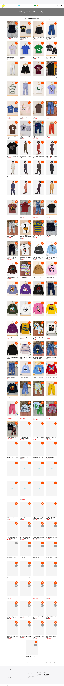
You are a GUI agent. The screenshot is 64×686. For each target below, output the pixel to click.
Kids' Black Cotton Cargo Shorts (51, 235)
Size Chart (45, 5)
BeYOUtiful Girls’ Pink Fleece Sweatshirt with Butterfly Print (50, 278)
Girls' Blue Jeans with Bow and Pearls (12, 377)
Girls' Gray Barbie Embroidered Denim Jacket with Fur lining (37, 478)
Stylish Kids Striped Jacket (50, 457)
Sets (34, 5)
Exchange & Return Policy (31, 677)
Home (13, 5)
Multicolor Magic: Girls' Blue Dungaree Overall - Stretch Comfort (38, 216)
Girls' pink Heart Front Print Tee (31, 656)
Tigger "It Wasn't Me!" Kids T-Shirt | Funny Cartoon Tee (38, 558)
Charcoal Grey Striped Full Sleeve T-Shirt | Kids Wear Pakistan (38, 258)
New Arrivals (17, 5)
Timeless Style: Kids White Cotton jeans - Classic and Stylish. (12, 538)
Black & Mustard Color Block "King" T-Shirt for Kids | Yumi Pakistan (51, 78)
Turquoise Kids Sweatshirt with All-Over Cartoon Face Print (51, 258)
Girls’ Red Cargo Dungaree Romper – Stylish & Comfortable (38, 538)
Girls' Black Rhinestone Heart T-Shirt (12, 156)
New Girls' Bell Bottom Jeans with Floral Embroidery (51, 117)
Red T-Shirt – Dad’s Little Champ (25, 577)
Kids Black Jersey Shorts (23, 77)
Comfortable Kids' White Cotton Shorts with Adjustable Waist (38, 458)
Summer (22, 5)
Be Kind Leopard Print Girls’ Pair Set (12, 437)
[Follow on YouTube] (10, 677)
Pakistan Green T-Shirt (36, 57)
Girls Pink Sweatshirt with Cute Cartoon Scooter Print (37, 317)
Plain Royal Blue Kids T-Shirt (24, 57)
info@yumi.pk (12, 1)
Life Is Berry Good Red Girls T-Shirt (51, 537)
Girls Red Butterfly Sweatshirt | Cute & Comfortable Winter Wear (51, 378)
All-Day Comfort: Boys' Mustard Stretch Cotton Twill (51, 518)
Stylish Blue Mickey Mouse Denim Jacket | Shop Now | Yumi (38, 358)
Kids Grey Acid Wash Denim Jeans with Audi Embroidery (12, 236)
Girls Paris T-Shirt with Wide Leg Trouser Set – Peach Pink (25, 117)
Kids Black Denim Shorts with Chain (12, 37)
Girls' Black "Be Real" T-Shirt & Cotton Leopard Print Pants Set (24, 438)
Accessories (41, 5)
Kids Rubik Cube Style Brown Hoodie (12, 277)
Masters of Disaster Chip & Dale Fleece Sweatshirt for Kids (12, 298)
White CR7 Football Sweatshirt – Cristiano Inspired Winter (25, 317)
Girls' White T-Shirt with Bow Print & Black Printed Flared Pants (38, 597)
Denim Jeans (22, 676)
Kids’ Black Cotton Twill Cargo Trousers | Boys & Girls (11, 258)
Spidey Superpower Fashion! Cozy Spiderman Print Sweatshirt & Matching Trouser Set (25, 498)
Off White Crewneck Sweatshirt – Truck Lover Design (51, 337)
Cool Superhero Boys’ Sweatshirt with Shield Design (25, 478)
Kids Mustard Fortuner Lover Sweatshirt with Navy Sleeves (24, 337)
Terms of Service (30, 673)
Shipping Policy (30, 672)
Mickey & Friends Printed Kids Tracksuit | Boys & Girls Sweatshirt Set (38, 337)
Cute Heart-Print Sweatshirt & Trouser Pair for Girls (24, 278)
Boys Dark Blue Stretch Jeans (50, 297)
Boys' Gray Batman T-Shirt (24, 457)
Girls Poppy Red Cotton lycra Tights (51, 136)
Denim (26, 5)
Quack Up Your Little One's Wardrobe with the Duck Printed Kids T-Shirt (25, 236)
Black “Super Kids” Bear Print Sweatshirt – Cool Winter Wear (11, 617)
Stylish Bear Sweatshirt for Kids (24, 616)
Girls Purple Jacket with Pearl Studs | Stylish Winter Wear (12, 337)
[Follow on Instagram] (8, 677)
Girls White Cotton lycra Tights (11, 77)
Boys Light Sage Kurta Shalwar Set (12, 176)
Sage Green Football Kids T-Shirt (12, 577)
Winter (30, 5)
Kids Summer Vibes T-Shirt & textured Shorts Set (24, 38)
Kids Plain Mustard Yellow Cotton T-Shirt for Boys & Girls (12, 597)
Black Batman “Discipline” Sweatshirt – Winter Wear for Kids (38, 298)
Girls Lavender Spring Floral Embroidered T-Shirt (11, 58)
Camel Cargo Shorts (23, 557)
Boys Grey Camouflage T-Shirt (24, 596)
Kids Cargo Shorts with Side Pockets (25, 636)
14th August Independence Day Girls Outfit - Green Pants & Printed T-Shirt (38, 417)
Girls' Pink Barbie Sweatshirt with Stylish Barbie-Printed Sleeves (38, 518)
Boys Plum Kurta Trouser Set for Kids (51, 156)
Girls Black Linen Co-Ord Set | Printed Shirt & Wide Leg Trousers (51, 58)
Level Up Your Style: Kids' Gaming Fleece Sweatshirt (25, 518)
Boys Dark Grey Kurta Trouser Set (25, 176)
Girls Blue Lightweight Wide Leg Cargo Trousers (50, 38)
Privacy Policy (30, 675)
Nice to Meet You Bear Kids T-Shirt (12, 215)
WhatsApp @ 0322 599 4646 (5, 1)
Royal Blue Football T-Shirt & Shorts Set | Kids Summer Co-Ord (25, 538)
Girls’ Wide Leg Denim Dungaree (25, 397)
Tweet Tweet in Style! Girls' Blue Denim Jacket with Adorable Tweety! (38, 497)
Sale (37, 5)
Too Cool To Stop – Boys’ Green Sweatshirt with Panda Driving (12, 317)
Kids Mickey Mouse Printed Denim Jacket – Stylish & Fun (25, 417)
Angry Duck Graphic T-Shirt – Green (51, 557)
